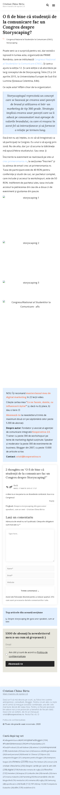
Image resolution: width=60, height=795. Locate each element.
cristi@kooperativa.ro (28, 456)
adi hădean (26, 747)
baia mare (27, 751)
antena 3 (38, 747)
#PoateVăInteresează (14, 743)
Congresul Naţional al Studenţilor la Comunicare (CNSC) (29, 39)
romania (34, 780)
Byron (45, 754)
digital (13, 769)
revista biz (22, 780)
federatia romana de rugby (31, 770)
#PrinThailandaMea (35, 744)
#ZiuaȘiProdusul (11, 747)
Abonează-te (13, 415)
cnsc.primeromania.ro (15, 161)
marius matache (14, 777)
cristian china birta (14, 765)
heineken (13, 773)
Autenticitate (14, 751)
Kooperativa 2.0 (41, 431)
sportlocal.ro (13, 784)
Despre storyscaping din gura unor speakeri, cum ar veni (30, 620)
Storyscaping (11, 42)
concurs (52, 762)
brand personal (14, 754)
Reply (51, 501)
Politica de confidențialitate (14, 720)
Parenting (28, 777)
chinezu (20, 761)
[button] (53, 5)
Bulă (16, 485)
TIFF (34, 784)
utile (18, 787)
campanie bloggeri (12, 757)
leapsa (23, 773)
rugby (43, 780)
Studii (25, 784)
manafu (47, 773)
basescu (38, 751)
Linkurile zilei (35, 773)
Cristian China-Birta (14, 5)
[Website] (30, 582)
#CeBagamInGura (12, 740)
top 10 (42, 784)
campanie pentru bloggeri (34, 757)
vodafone (29, 787)
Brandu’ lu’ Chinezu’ (31, 754)
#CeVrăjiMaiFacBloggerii (34, 740)
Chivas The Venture (37, 762)
